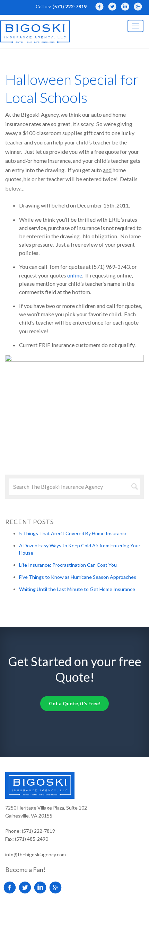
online (74, 275)
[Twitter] (112, 6)
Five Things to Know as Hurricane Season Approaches (77, 577)
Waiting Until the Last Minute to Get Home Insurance (77, 589)
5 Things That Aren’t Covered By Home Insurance (73, 533)
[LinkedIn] (125, 6)
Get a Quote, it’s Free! (74, 703)
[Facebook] (99, 6)
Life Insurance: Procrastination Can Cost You (68, 565)
